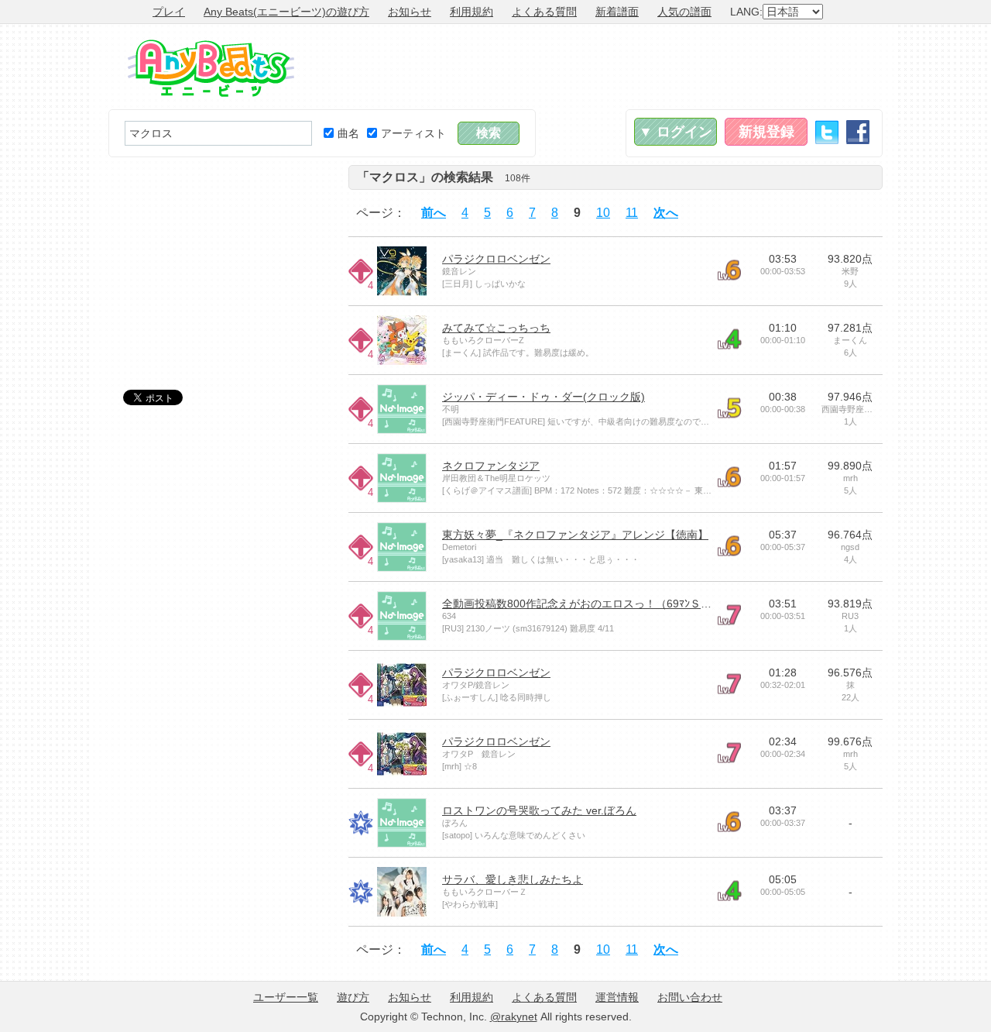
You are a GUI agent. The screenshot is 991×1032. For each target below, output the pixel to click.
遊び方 (353, 997)
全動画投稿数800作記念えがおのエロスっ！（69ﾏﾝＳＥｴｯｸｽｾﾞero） (606, 603)
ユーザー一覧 (285, 997)
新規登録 (766, 131)
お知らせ (409, 11)
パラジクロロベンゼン (496, 259)
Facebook (857, 132)
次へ (665, 212)
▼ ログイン (675, 131)
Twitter (826, 132)
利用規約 (471, 11)
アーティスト (413, 133)
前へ (433, 212)
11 (632, 212)
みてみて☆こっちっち (496, 328)
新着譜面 (617, 11)
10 (603, 212)
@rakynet (513, 1016)
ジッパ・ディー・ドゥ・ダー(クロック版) (543, 396)
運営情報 (617, 997)
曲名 (348, 133)
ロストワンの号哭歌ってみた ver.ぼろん (539, 810)
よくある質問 (544, 11)
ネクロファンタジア (491, 465)
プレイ (169, 11)
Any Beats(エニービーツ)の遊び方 (286, 11)
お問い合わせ (689, 997)
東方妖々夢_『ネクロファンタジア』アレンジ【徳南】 (575, 534)
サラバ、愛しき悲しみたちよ (512, 879)
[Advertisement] (601, 66)
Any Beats (211, 68)
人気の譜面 (684, 11)
